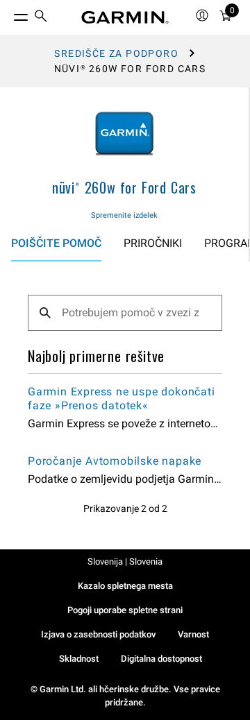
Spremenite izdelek (124, 215)
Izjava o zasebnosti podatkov (98, 634)
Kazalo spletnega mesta (125, 586)
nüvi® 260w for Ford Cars (124, 187)
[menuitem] (41, 17)
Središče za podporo (116, 53)
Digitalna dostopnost (161, 658)
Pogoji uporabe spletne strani (125, 610)
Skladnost (79, 658)
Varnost (193, 634)
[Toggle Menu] (8, 14)
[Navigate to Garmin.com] (125, 17)
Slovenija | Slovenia (125, 561)
